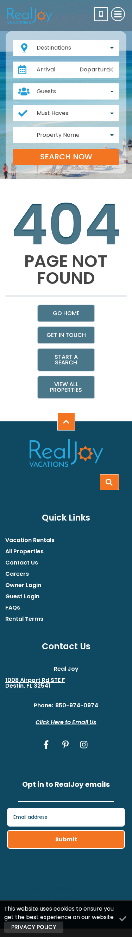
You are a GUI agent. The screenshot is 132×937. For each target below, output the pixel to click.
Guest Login (22, 596)
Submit (66, 839)
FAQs (12, 608)
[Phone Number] (101, 14)
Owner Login (23, 585)
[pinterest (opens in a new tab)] (65, 744)
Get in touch (66, 335)
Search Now (66, 156)
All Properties (24, 551)
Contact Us (21, 563)
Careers (17, 574)
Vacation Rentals (30, 540)
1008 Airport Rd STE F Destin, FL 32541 (35, 683)
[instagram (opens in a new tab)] (83, 744)
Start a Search (66, 359)
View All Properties (66, 387)
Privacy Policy (33, 927)
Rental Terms (24, 619)
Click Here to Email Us (66, 722)
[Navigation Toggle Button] (118, 14)
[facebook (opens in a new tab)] (47, 744)
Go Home (66, 313)
